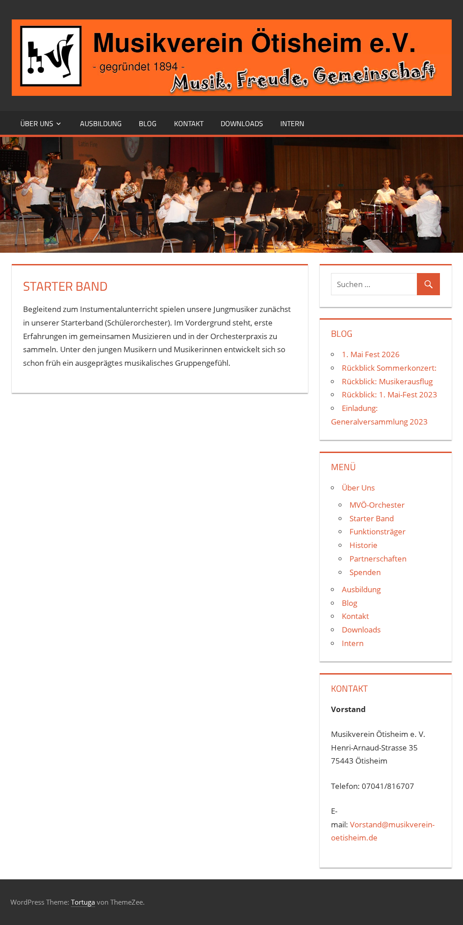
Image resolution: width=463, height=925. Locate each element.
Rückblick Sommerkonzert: (389, 368)
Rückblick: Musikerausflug (387, 381)
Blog (147, 123)
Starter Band (372, 518)
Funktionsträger (378, 531)
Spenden (365, 572)
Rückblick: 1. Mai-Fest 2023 (389, 394)
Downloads (242, 123)
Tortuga (83, 901)
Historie (364, 545)
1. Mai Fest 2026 (371, 354)
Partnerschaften (378, 558)
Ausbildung (101, 123)
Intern (292, 123)
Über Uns (36, 123)
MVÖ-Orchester (377, 505)
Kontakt (188, 123)
